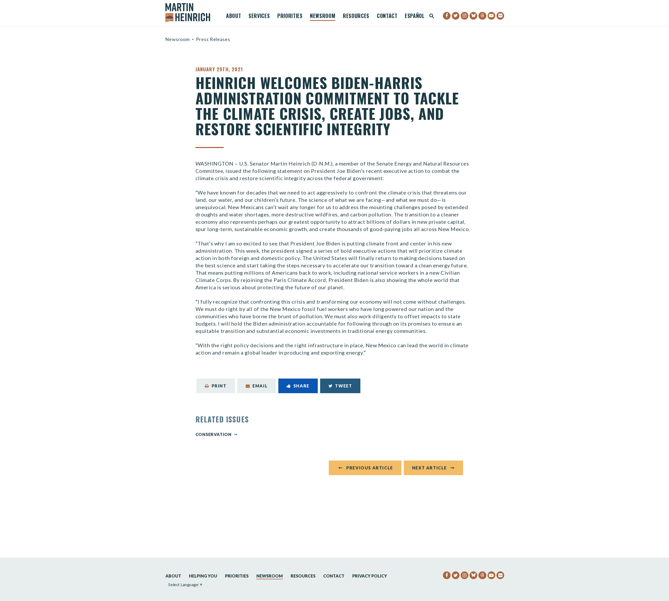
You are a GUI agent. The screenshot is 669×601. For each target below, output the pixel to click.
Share (301, 385)
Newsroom (322, 16)
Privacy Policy (369, 575)
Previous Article (369, 467)
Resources (356, 16)
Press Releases (213, 39)
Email (260, 385)
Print (219, 385)
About (233, 16)
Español (415, 16)
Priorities (290, 16)
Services (259, 16)
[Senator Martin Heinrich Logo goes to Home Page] (191, 12)
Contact (387, 16)
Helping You (203, 575)
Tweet (343, 385)
